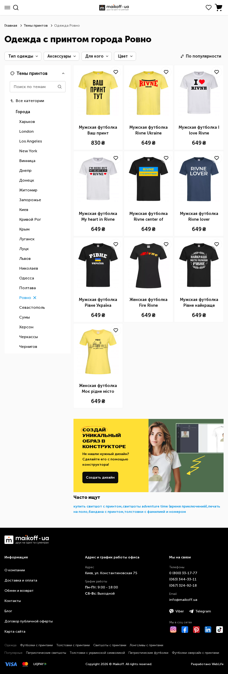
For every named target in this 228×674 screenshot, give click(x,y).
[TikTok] (220, 630)
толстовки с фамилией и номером (155, 512)
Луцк (24, 248)
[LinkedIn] (208, 630)
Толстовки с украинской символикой (97, 653)
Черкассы (28, 336)
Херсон (26, 327)
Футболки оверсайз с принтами (195, 653)
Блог (8, 611)
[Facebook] (185, 630)
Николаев (28, 268)
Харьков (27, 121)
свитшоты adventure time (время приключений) (165, 506)
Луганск (27, 239)
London (26, 131)
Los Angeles (30, 141)
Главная (10, 25)
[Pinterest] (196, 630)
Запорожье (30, 199)
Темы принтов (36, 25)
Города (23, 111)
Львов (25, 258)
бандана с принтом (106, 512)
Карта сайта (14, 631)
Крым (24, 229)
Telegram (203, 611)
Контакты (12, 601)
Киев (23, 209)
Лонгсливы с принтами (146, 645)
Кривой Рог (30, 219)
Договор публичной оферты (28, 621)
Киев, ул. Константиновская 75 (111, 573)
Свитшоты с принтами (109, 645)
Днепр (25, 170)
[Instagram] (173, 630)
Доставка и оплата (20, 580)
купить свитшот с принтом (97, 506)
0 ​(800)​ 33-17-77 (183, 573)
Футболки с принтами (36, 645)
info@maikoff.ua (183, 600)
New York (28, 150)
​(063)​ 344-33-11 (183, 579)
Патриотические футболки (148, 653)
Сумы (24, 317)
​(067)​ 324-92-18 (183, 585)
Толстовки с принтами (73, 645)
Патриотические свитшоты (46, 653)
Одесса (26, 278)
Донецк (26, 180)
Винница (27, 160)
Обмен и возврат (19, 590)
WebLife (218, 664)
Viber (179, 611)
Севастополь (32, 307)
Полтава (27, 287)
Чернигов (28, 346)
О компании (14, 570)
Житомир (28, 190)
